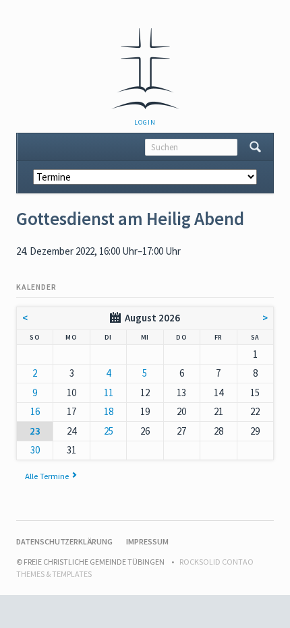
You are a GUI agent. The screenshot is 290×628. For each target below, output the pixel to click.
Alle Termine (47, 475)
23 (35, 431)
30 (35, 449)
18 (108, 411)
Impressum (147, 541)
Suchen (255, 146)
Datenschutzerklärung (64, 541)
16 (35, 411)
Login (144, 122)
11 (108, 392)
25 (108, 431)
